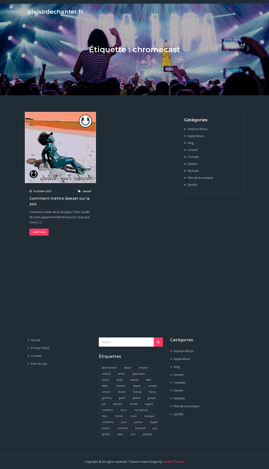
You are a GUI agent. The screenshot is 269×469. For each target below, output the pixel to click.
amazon (143, 367)
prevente (140, 428)
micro (123, 410)
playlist (154, 422)
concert (193, 150)
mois (105, 416)
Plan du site (39, 364)
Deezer (87, 191)
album (127, 367)
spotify (106, 434)
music (133, 416)
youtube (147, 434)
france (152, 392)
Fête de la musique (200, 178)
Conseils (193, 157)
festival (137, 392)
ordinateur (108, 422)
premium (122, 428)
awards (134, 379)
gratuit (136, 398)
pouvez (106, 428)
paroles (138, 422)
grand (122, 398)
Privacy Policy (40, 348)
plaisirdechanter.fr (55, 11)
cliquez (137, 385)
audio (119, 379)
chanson (121, 385)
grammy (107, 398)
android (106, 373)
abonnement (109, 367)
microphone (141, 410)
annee (121, 373)
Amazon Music (198, 129)
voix (132, 434)
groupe (151, 398)
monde (119, 416)
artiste (105, 379)
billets (105, 385)
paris (124, 422)
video (120, 434)
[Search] (158, 342)
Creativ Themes (174, 462)
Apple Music (196, 136)
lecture (134, 404)
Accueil (35, 340)
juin (104, 404)
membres (107, 410)
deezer (122, 392)
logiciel (149, 404)
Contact (36, 356)
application (138, 373)
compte (152, 385)
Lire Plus (39, 232)
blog (191, 143)
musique (149, 416)
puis (155, 428)
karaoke (118, 404)
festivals (193, 171)
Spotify (192, 185)
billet (148, 379)
